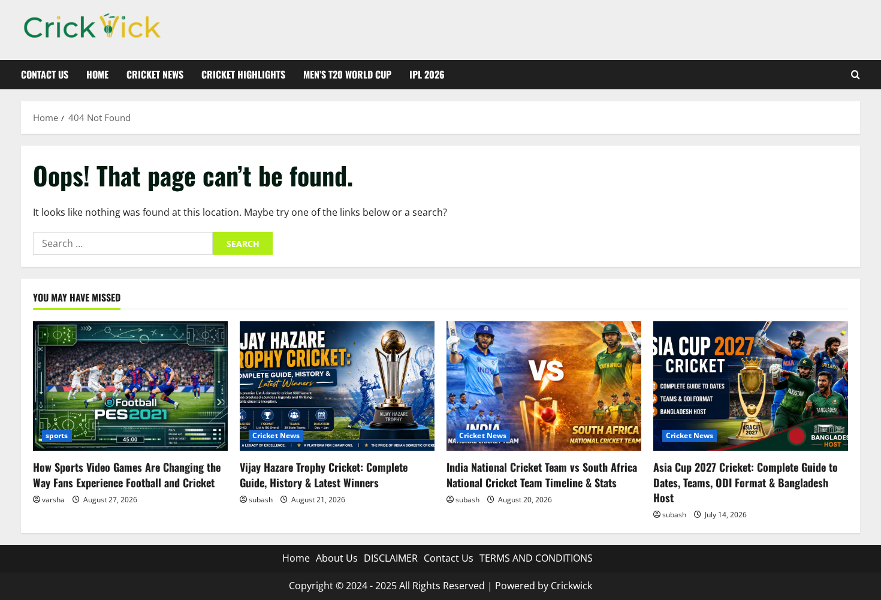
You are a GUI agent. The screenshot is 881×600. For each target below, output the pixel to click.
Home (97, 74)
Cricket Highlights (243, 74)
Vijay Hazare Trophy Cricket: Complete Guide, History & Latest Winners (324, 474)
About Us (337, 558)
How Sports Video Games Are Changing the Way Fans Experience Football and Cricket (127, 474)
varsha (53, 500)
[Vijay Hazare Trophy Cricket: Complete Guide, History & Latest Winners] (337, 386)
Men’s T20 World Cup (347, 74)
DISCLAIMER (391, 558)
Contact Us (44, 74)
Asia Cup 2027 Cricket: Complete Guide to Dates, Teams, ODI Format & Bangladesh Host (745, 482)
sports (57, 435)
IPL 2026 (427, 74)
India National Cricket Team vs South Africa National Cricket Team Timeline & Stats (541, 474)
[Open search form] (855, 74)
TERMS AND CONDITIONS (536, 558)
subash (261, 500)
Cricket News (154, 74)
